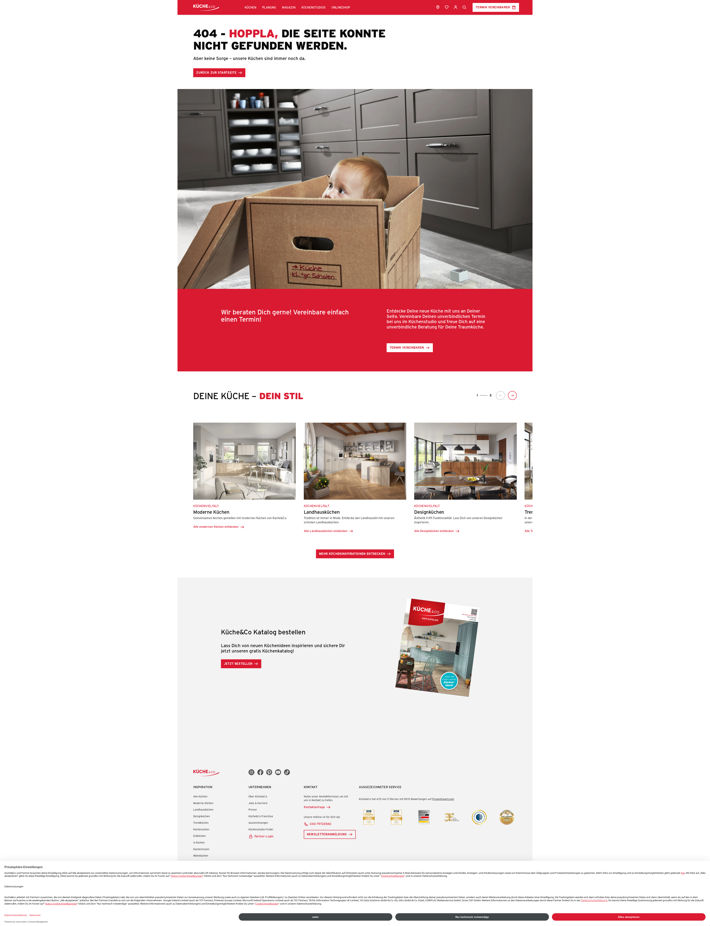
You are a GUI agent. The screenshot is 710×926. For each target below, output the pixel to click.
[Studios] (438, 7)
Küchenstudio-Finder (260, 829)
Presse (252, 809)
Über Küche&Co (257, 796)
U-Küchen (199, 842)
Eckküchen (199, 836)
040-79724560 (320, 824)
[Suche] (464, 7)
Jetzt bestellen (238, 663)
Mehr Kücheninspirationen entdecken (352, 554)
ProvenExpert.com (443, 799)
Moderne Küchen (203, 803)
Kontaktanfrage (314, 807)
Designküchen (201, 816)
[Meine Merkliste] (446, 7)
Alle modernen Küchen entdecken (216, 527)
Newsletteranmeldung (327, 834)
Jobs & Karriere (258, 803)
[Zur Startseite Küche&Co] (206, 7)
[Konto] (455, 7)
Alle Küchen (200, 796)
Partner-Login (263, 836)
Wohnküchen (200, 855)
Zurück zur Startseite (216, 72)
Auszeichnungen (258, 822)
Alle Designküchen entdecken (434, 531)
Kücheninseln (201, 849)
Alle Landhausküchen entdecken (325, 531)
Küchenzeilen (201, 829)
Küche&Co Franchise (260, 816)
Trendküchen (201, 822)
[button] (250, 7)
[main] (355, 357)
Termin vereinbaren (493, 7)
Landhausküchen (203, 809)
